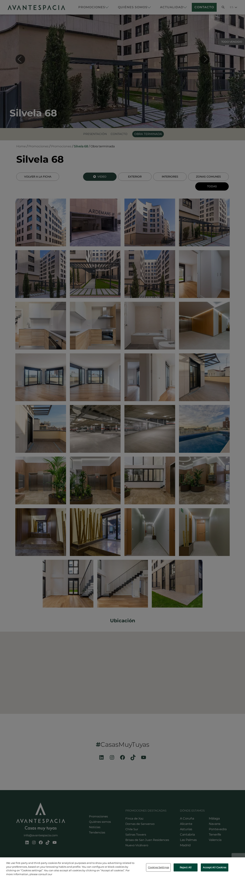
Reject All (186, 867)
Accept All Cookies (214, 867)
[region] (122, 867)
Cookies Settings (158, 867)
